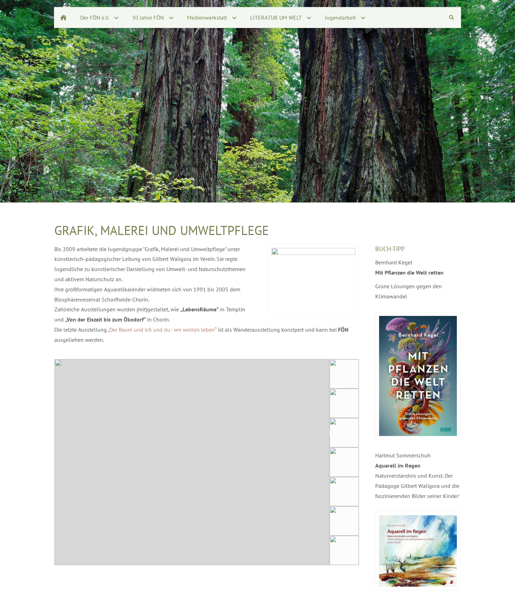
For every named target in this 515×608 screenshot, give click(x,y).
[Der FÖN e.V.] (63, 17)
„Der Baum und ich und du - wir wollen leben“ (162, 329)
